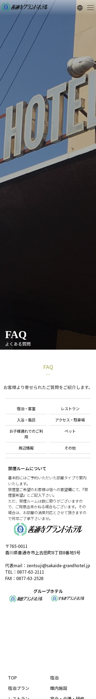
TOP (12, 677)
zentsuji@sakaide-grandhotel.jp (58, 565)
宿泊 (54, 677)
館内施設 (58, 688)
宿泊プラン (18, 688)
